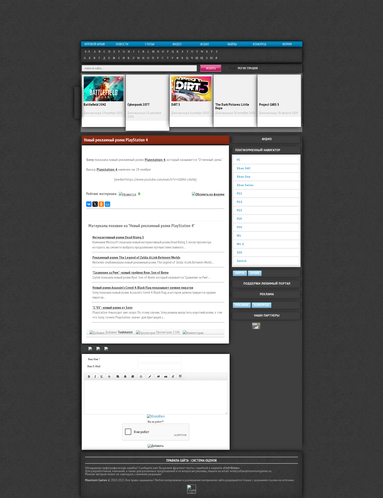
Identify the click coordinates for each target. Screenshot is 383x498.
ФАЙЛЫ (232, 44)
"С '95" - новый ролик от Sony (112, 307)
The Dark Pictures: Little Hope (232, 106)
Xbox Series (245, 185)
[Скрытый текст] (158, 376)
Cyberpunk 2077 (138, 104)
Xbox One (243, 177)
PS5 (239, 210)
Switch (241, 261)
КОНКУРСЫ (259, 44)
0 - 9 (87, 51)
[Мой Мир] (107, 204)
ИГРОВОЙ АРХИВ (95, 44)
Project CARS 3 (269, 104)
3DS (239, 252)
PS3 (239, 193)
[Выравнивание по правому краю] (132, 376)
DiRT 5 (175, 104)
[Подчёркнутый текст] (102, 376)
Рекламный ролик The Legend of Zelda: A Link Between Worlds (136, 257)
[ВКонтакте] (89, 204)
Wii (239, 236)
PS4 (239, 202)
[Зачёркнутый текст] (109, 376)
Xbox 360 (243, 168)
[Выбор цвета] (150, 376)
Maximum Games (96, 480)
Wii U (240, 244)
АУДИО (204, 44)
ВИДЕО (177, 44)
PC (238, 160)
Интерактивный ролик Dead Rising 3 (118, 237)
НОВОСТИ (122, 44)
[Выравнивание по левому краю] (118, 376)
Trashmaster (125, 332)
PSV (239, 227)
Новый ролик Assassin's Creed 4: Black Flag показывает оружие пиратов (142, 287)
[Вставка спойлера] (180, 376)
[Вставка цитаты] (166, 376)
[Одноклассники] (101, 204)
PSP (239, 219)
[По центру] (125, 376)
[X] (95, 204)
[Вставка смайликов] (141, 376)
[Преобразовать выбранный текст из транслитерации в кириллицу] (173, 376)
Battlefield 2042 (95, 104)
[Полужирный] (88, 376)
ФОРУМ (287, 44)
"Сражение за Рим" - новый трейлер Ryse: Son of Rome (130, 272)
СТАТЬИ (149, 44)
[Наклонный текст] (95, 376)
